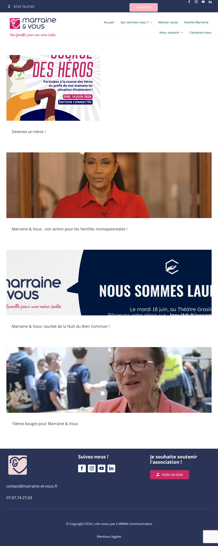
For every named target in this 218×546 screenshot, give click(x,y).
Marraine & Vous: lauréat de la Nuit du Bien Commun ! (61, 326)
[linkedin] (210, 1)
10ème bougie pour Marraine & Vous (45, 423)
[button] (143, 7)
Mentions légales (109, 536)
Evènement (53, 100)
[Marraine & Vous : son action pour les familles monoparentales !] (109, 192)
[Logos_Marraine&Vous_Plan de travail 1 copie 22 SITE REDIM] (17, 455)
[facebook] (189, 1)
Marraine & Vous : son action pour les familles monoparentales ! (70, 228)
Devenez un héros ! (29, 131)
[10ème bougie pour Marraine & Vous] (109, 387)
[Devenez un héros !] (53, 95)
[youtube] (203, 1)
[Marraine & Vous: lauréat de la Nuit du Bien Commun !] (109, 290)
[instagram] (196, 1)
